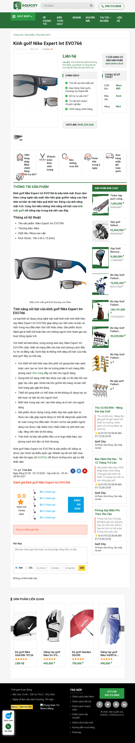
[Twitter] (78, 471)
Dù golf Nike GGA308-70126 (24, 654)
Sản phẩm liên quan (28, 599)
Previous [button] (13, 629)
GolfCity (42, 457)
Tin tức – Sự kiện (105, 19)
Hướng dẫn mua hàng (83, 727)
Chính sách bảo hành (83, 696)
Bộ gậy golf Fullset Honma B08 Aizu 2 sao (117, 382)
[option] (35, 91)
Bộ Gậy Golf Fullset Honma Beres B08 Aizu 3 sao (118, 356)
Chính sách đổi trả (81, 701)
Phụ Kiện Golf (43, 35)
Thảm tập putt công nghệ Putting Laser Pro (118, 197)
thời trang (37, 373)
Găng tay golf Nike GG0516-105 (108, 654)
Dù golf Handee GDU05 (81, 654)
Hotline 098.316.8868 (112, 693)
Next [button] (121, 629)
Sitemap (76, 732)
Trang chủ (18, 35)
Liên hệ (119, 19)
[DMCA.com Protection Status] (22, 706)
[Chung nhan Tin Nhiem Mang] (52, 706)
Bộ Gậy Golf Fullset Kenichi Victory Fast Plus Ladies (117, 277)
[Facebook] (72, 471)
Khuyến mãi (90, 19)
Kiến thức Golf (60, 20)
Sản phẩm (30, 35)
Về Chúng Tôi (47, 20)
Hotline (80, 124)
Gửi (82, 568)
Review (77, 17)
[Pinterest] (84, 471)
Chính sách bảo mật (82, 722)
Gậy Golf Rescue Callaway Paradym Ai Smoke (117, 250)
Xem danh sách (114, 63)
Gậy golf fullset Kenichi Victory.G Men (115, 224)
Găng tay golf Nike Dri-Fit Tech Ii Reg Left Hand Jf (53, 654)
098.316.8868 (113, 6)
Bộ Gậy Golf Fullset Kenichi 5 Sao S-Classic (118, 303)
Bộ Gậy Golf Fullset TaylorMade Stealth (117, 329)
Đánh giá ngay (77, 504)
